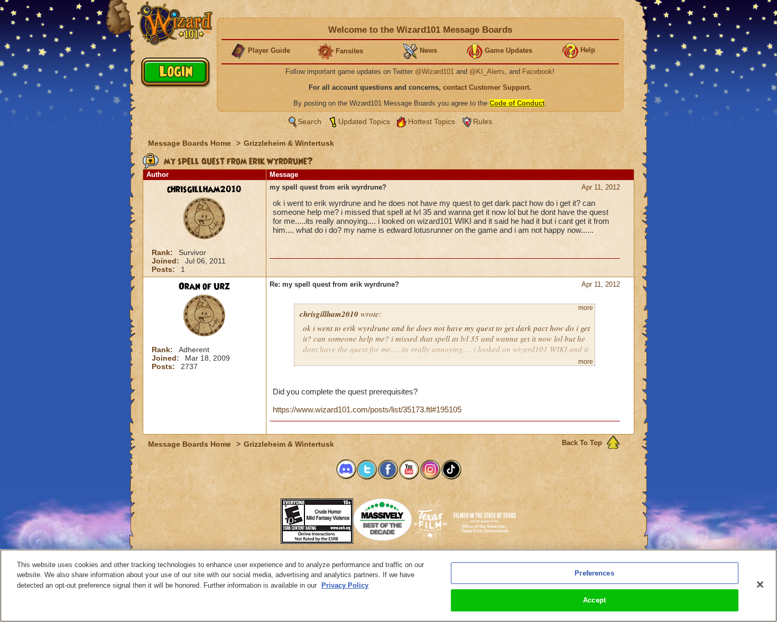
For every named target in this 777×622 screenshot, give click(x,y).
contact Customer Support (486, 87)
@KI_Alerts (487, 72)
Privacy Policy (344, 585)
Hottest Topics (431, 121)
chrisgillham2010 (204, 189)
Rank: (163, 252)
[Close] (760, 584)
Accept (594, 600)
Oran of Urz (204, 286)
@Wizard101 (434, 72)
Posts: (164, 269)
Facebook (537, 72)
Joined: (166, 261)
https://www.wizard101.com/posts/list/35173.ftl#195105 (367, 409)
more (585, 308)
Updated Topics (364, 121)
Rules (482, 121)
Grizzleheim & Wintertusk (289, 143)
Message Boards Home (190, 143)
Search (309, 121)
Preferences (594, 573)
